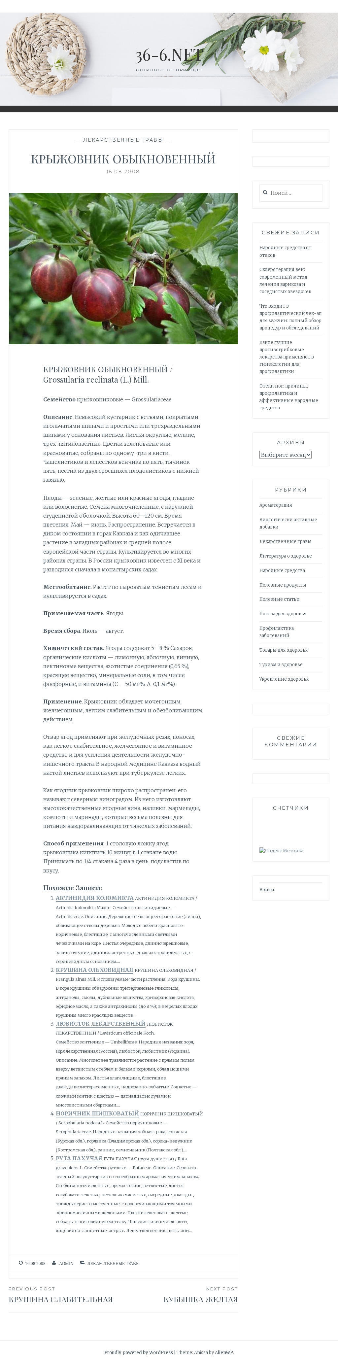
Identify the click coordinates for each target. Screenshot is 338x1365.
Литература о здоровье (285, 556)
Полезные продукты (282, 585)
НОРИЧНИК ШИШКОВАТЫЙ (97, 1113)
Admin (66, 1263)
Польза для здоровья (283, 614)
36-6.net (169, 54)
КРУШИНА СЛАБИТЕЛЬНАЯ (61, 1295)
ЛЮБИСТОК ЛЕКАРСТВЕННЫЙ (101, 1023)
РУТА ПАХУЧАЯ (79, 1158)
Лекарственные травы (123, 140)
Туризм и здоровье (281, 664)
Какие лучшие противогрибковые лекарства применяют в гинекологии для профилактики (286, 357)
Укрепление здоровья (284, 679)
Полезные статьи (279, 599)
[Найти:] (290, 193)
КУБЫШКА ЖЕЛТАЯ (200, 1295)
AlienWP (224, 1352)
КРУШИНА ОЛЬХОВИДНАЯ (94, 970)
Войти (266, 890)
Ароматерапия (275, 505)
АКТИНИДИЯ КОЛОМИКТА (95, 898)
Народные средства (282, 570)
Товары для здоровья (283, 650)
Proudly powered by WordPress (138, 1352)
